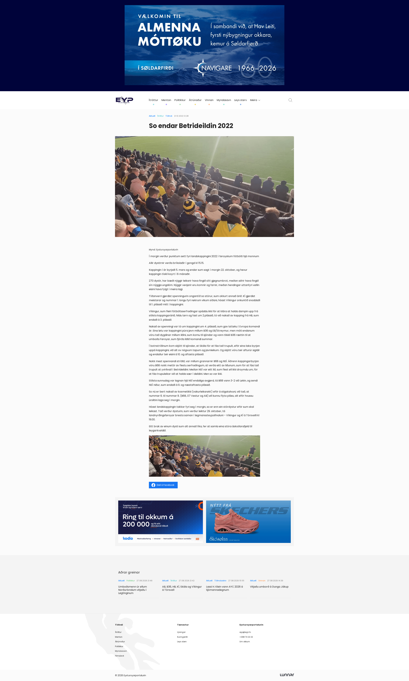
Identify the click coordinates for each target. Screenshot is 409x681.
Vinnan (209, 100)
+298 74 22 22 (246, 637)
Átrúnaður (195, 100)
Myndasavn (224, 100)
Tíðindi (169, 116)
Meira (253, 100)
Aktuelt (152, 116)
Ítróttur (153, 100)
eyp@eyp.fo (245, 632)
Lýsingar (181, 632)
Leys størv (240, 100)
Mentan (166, 100)
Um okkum (244, 641)
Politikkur (180, 100)
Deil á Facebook (165, 485)
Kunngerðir (182, 637)
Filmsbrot (119, 655)
